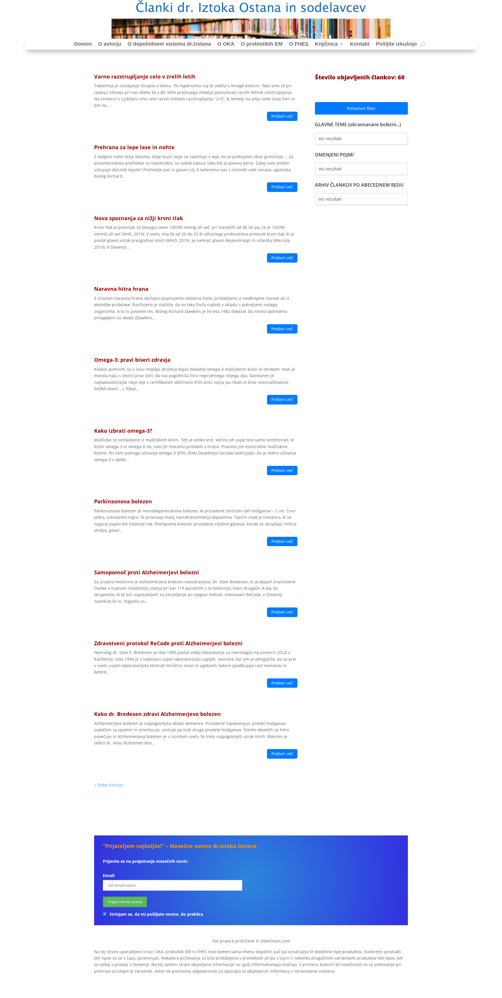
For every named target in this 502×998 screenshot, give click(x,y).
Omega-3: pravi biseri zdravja (132, 359)
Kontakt (360, 44)
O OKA (225, 44)
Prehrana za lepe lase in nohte (134, 147)
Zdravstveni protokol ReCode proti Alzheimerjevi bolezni (168, 643)
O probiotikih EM (262, 44)
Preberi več (282, 116)
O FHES (299, 44)
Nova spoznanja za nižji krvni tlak (138, 218)
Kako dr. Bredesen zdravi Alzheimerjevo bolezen (157, 713)
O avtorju (109, 44)
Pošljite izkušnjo (396, 44)
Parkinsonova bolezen (123, 501)
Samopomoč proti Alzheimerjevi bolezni (146, 572)
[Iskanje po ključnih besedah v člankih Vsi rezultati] (361, 169)
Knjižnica (326, 44)
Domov (83, 44)
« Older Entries (108, 785)
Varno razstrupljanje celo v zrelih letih (145, 76)
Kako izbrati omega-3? (123, 430)
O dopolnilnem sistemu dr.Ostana (169, 44)
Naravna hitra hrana (121, 288)
